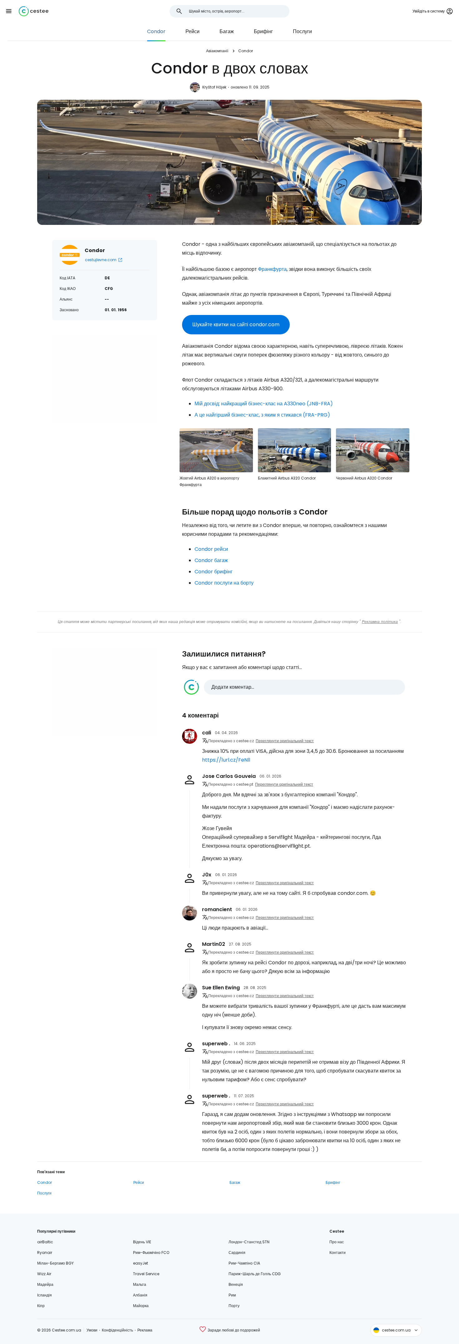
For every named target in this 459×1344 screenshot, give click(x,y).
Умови (91, 1330)
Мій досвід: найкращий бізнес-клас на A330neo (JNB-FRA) (264, 403)
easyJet (140, 1263)
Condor (156, 31)
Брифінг (263, 31)
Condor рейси (211, 549)
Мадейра (45, 1284)
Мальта (139, 1284)
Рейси (192, 31)
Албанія (140, 1295)
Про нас (336, 1242)
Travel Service (146, 1273)
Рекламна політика (380, 621)
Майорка (141, 1305)
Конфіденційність (117, 1330)
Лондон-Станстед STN (249, 1242)
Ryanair (44, 1252)
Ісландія (44, 1295)
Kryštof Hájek (214, 87)
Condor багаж (211, 560)
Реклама (144, 1330)
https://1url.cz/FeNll (226, 759)
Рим (232, 1295)
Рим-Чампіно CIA (244, 1263)
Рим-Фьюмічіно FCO (151, 1252)
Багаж (227, 31)
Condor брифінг (214, 571)
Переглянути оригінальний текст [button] (285, 740)
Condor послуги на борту (224, 582)
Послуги (302, 31)
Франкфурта (272, 269)
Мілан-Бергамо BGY (55, 1263)
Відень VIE (142, 1242)
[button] (9, 11)
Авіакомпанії (217, 50)
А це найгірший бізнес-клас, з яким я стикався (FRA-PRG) (262, 414)
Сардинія (237, 1252)
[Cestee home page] (33, 11)
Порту (234, 1305)
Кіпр (41, 1305)
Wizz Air (44, 1273)
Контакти (337, 1252)
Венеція (236, 1284)
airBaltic (45, 1242)
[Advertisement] (104, 379)
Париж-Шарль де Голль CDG (255, 1273)
